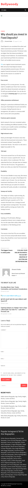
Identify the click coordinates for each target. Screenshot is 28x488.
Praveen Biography (6, 448)
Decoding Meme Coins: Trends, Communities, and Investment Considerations (14, 288)
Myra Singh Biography (18, 448)
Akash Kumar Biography (17, 446)
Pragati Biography (16, 444)
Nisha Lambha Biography (14, 460)
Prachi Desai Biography (7, 454)
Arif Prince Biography (13, 464)
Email (3, 358)
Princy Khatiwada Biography (15, 473)
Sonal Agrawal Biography (19, 468)
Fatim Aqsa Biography (7, 470)
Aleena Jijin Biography (7, 475)
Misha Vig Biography (20, 454)
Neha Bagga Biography (7, 450)
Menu (4, 10)
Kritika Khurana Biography (8, 438)
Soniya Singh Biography (20, 475)
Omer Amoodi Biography (14, 440)
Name (2, 351)
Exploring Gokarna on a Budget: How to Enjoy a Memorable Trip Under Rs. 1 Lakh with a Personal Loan (14, 309)
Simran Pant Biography (13, 442)
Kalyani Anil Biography (7, 456)
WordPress (3, 485)
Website (3, 365)
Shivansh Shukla (8, 41)
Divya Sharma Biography (8, 477)
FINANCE (3, 31)
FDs (2, 64)
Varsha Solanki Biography (14, 466)
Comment (4, 330)
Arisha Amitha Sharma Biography (16, 452)
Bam (10, 485)
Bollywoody (9, 4)
